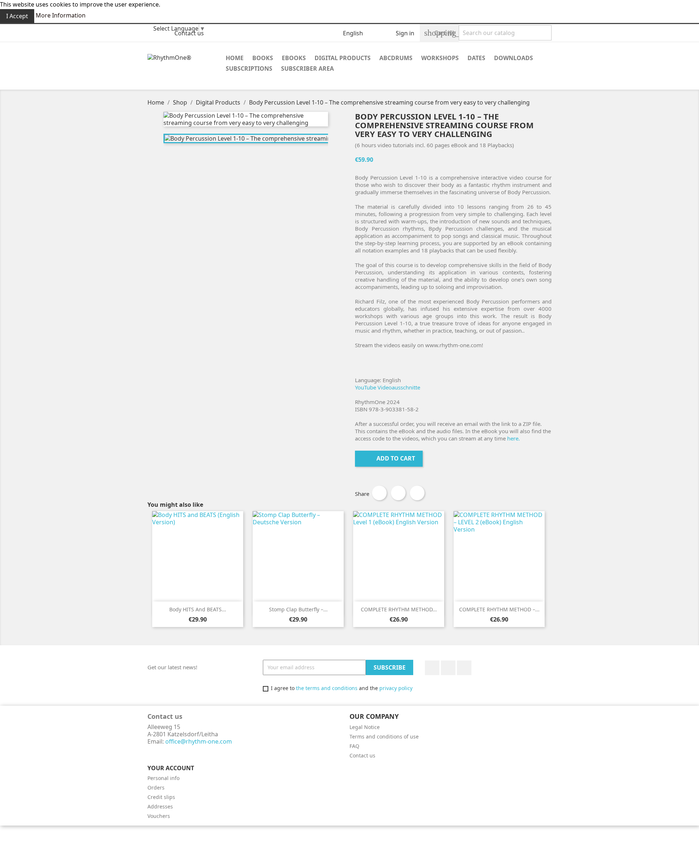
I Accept (17, 16)
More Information (61, 15)
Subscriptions (249, 68)
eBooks (294, 58)
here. (513, 438)
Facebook (432, 668)
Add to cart (389, 458)
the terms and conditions (327, 688)
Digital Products (343, 58)
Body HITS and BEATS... (197, 609)
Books (262, 58)
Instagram (464, 668)
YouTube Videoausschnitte (387, 387)
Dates (476, 58)
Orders (156, 787)
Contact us (189, 33)
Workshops (440, 58)
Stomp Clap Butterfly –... (298, 609)
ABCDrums (395, 58)
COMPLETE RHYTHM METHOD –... (499, 609)
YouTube (448, 668)
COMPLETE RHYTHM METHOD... (399, 609)
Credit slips (161, 797)
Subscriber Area (307, 68)
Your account (170, 768)
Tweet (398, 493)
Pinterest (417, 493)
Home (235, 58)
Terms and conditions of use (384, 736)
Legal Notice (365, 727)
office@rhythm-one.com (198, 741)
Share (379, 493)
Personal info (163, 778)
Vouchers (158, 815)
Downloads (513, 58)
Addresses (160, 806)
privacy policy (395, 688)
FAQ (354, 746)
